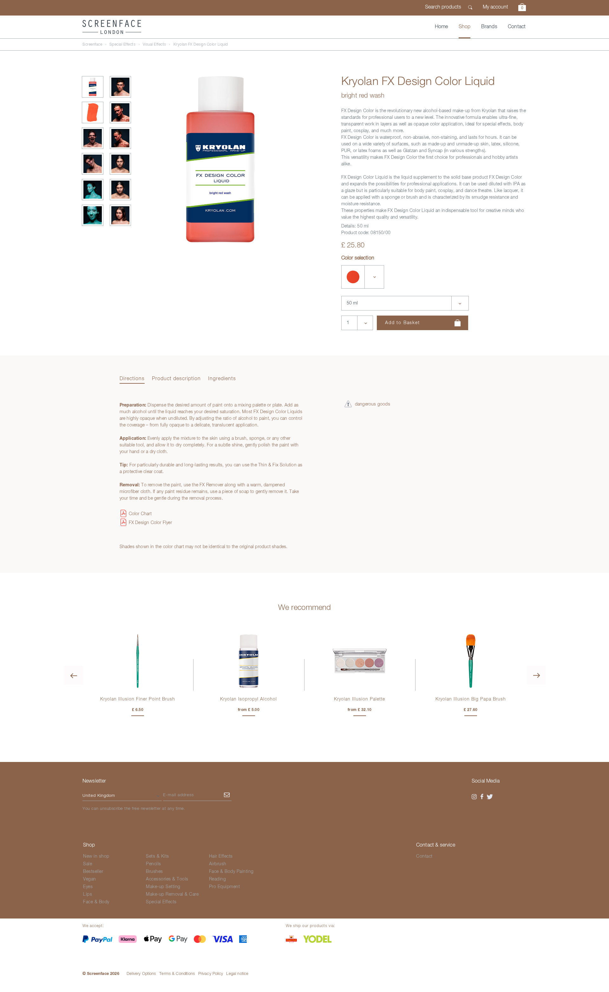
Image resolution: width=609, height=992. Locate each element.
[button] (522, 8)
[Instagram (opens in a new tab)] (474, 797)
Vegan (89, 879)
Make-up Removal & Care (172, 894)
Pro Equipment (224, 887)
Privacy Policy (210, 974)
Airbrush (217, 864)
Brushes (154, 871)
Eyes (88, 887)
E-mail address (178, 795)
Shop (465, 26)
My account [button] (495, 7)
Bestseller (93, 871)
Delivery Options (141, 974)
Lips (87, 894)
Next (536, 675)
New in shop (96, 856)
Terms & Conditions (177, 974)
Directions (132, 378)
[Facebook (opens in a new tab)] (482, 797)
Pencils (153, 864)
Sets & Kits (157, 856)
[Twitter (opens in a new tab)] (490, 797)
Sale (87, 864)
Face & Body (96, 902)
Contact (517, 26)
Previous (73, 675)
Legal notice (237, 974)
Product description (176, 378)
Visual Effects (154, 45)
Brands (489, 26)
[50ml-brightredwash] (353, 277)
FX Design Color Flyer (150, 523)
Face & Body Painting (231, 871)
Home (441, 26)
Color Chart (140, 514)
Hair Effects (221, 856)
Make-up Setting (163, 887)
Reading (217, 879)
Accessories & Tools (167, 879)
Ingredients (222, 378)
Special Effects (122, 45)
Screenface (92, 45)
